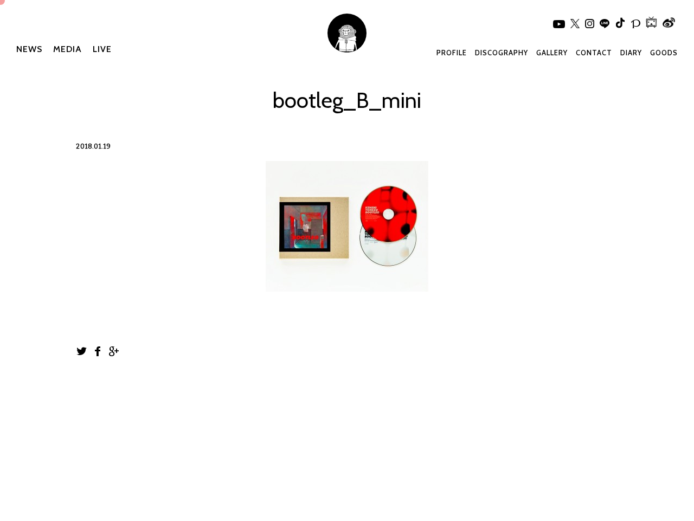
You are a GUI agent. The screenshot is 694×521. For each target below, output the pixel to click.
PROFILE (451, 52)
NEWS (29, 49)
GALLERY (552, 52)
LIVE (102, 49)
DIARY (631, 52)
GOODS (664, 52)
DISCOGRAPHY (501, 52)
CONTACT (594, 52)
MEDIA (67, 49)
